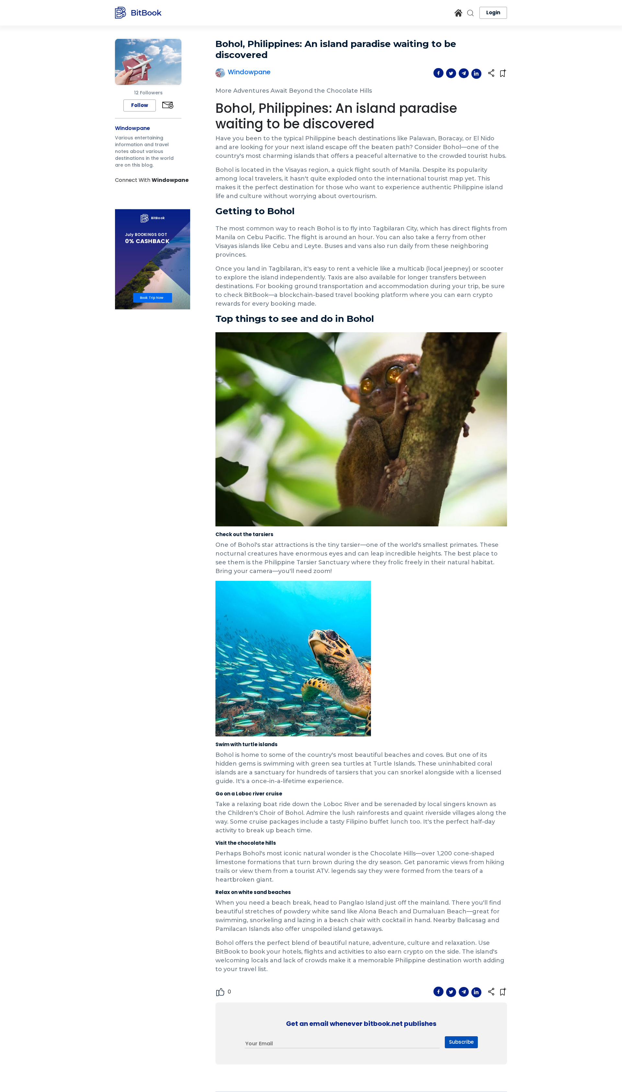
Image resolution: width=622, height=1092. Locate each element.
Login (493, 12)
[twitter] (452, 73)
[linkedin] (476, 74)
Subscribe (461, 1042)
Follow (139, 105)
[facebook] (439, 73)
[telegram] (465, 73)
